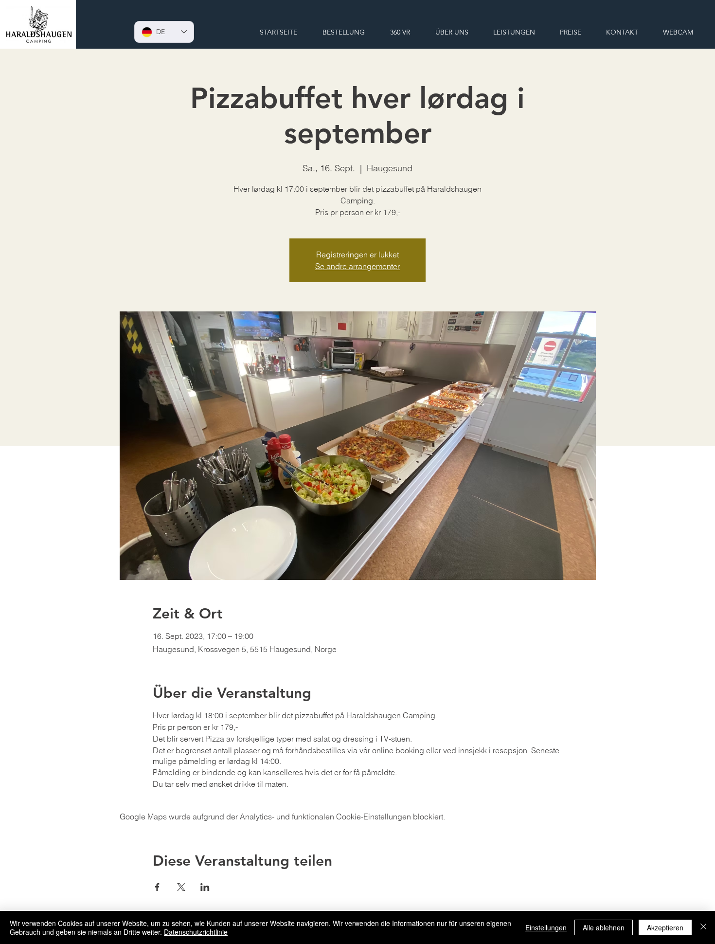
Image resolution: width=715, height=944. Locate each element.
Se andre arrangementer (357, 266)
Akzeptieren (665, 927)
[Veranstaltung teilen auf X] (181, 887)
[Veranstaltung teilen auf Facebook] (157, 887)
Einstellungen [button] (546, 927)
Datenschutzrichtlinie (196, 932)
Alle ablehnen (604, 927)
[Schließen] (703, 927)
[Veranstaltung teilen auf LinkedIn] (205, 887)
